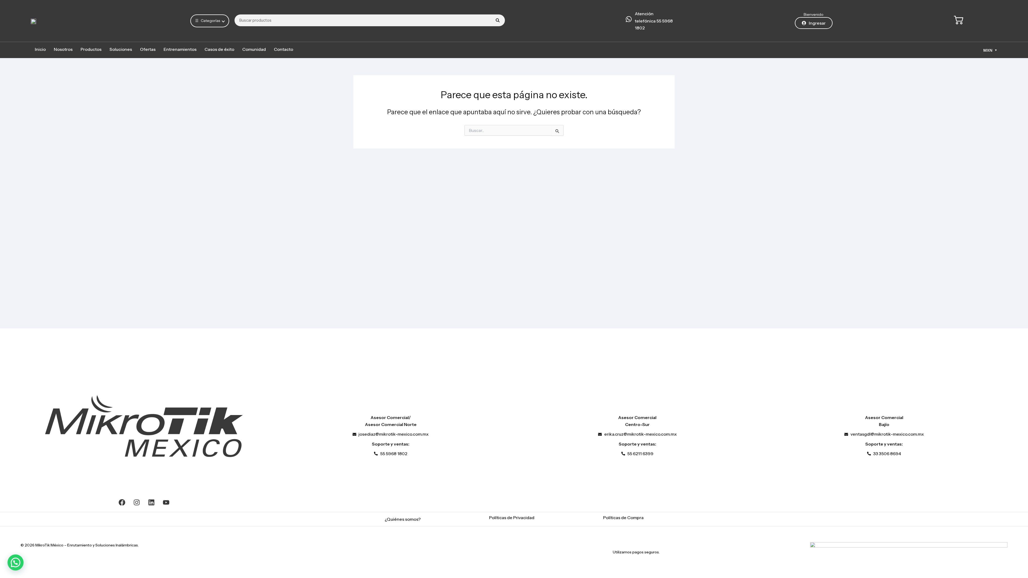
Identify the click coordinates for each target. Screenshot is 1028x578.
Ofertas (148, 49)
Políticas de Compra (623, 517)
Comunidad (254, 49)
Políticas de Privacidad (511, 517)
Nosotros (63, 49)
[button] (15, 562)
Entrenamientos (180, 49)
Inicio (40, 49)
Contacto (283, 49)
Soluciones (120, 49)
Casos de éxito (219, 49)
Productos (91, 49)
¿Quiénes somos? (403, 519)
